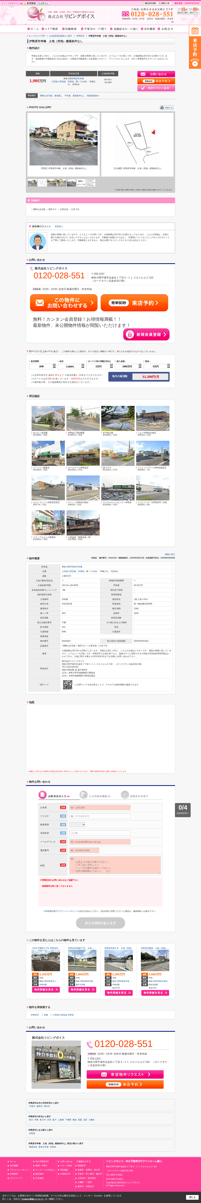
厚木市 (47, 1106)
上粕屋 (57, 981)
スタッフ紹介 (66, 1165)
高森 (93, 981)
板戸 (54, 1120)
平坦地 (68, 95)
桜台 (31, 1120)
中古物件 (39, 1178)
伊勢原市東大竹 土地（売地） (118, 948)
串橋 (82, 78)
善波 (166, 981)
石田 (49, 1120)
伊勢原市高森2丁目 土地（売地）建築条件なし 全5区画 (94, 948)
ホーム (13, 1161)
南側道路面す (93, 95)
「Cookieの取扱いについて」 (32, 1199)
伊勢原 (71, 81)
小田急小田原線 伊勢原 (63, 1015)
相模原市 (82, 1165)
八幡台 (92, 1120)
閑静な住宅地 (46, 95)
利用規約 (49, 911)
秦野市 (39, 1106)
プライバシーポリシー (68, 911)
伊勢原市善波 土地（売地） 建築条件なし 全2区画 (166, 948)
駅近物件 (39, 1174)
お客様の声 (65, 1174)
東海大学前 (43, 1147)
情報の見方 (170, 554)
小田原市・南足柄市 (87, 1178)
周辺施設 (64, 1170)
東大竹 (130, 981)
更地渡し (58, 95)
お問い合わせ (66, 1161)
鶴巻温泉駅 (153, 985)
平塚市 (32, 1106)
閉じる (192, 1197)
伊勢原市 (76, 78)
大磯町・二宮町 (85, 1182)
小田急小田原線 (59, 81)
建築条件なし (79, 95)
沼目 (85, 1120)
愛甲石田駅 (80, 985)
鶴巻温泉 (33, 1147)
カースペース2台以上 (45, 1170)
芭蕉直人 (59, 226)
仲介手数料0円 (42, 1161)
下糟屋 (68, 1120)
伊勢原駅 (43, 985)
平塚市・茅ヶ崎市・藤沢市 (90, 1174)
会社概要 (14, 1165)
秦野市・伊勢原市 (86, 1186)
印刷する (169, 108)
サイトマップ (16, 1178)
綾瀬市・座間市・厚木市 (89, 1170)
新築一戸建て (41, 1165)
